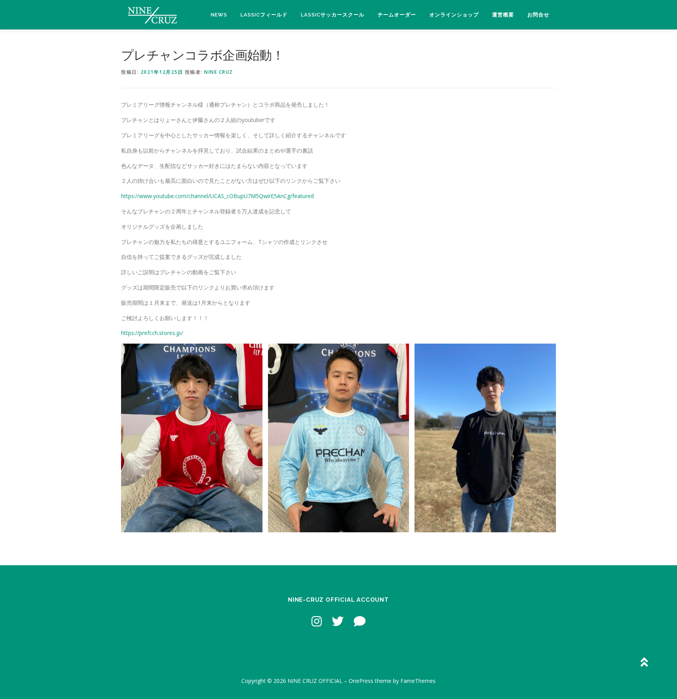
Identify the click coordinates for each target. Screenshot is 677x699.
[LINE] (360, 621)
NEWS (219, 15)
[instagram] (316, 621)
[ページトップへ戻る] (644, 662)
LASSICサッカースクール (332, 15)
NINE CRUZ (218, 72)
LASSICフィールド (264, 15)
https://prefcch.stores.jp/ (152, 333)
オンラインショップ (454, 15)
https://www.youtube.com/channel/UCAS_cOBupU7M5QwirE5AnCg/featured (217, 196)
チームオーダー (397, 15)
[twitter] (338, 621)
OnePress (361, 680)
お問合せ (538, 15)
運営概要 (503, 15)
